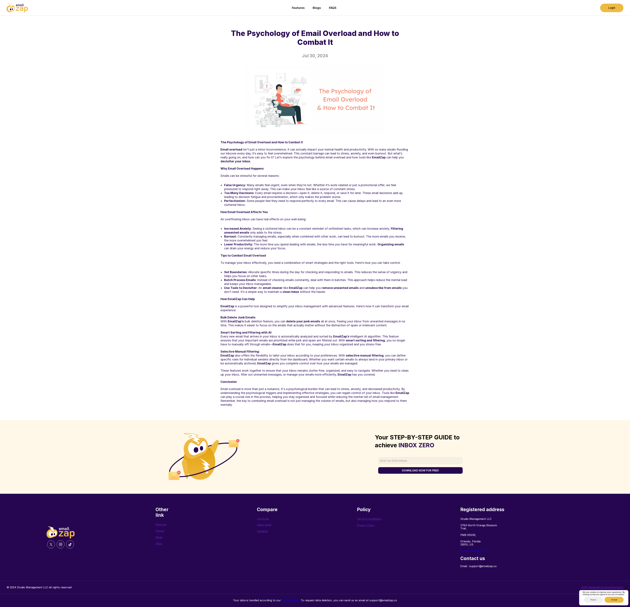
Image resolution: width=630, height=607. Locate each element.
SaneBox (262, 531)
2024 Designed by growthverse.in (602, 587)
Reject (593, 600)
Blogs (317, 8)
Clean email (264, 524)
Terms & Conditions (369, 518)
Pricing (160, 530)
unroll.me (263, 518)
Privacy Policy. (291, 600)
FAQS (332, 8)
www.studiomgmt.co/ (473, 551)
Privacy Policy (366, 525)
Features (298, 8)
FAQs (159, 543)
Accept (614, 600)
